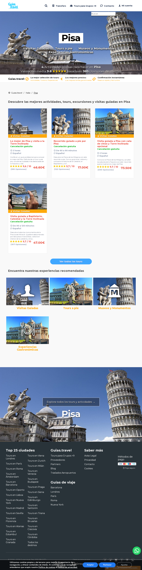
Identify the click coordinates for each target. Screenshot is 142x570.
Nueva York (57, 504)
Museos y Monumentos (96, 48)
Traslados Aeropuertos (63, 472)
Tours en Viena (36, 455)
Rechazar (107, 565)
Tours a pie (63, 48)
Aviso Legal (90, 455)
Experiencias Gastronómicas (71, 52)
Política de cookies (46, 567)
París (53, 496)
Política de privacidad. (67, 567)
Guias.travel (16, 93)
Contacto (108, 6)
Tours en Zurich (36, 460)
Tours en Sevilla (14, 513)
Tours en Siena (36, 492)
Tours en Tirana (36, 513)
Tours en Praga (36, 487)
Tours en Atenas (15, 526)
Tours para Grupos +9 (84, 6)
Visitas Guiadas (37, 48)
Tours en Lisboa (14, 495)
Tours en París (14, 463)
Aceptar (90, 565)
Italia (28, 93)
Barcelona (56, 487)
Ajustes (124, 565)
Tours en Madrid (15, 508)
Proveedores (58, 460)
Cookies (88, 468)
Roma (54, 500)
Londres (55, 492)
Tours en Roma (14, 468)
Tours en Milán (36, 466)
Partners (55, 464)
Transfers (60, 6)
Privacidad (90, 460)
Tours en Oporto (15, 490)
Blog (53, 468)
